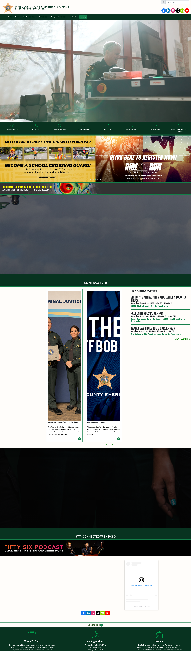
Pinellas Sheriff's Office (140, 606)
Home (10, 17)
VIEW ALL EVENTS (182, 339)
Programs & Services (58, 17)
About (17, 17)
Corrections (43, 17)
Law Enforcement (29, 17)
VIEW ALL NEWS (107, 444)
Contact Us (73, 17)
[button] (91, 179)
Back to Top (94, 625)
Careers (83, 17)
